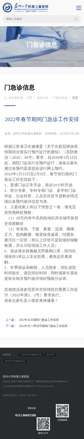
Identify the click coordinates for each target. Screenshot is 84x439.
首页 (29, 97)
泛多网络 (42, 395)
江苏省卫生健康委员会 (31, 354)
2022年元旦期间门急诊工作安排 (39, 319)
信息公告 (42, 97)
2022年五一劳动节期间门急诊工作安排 (43, 326)
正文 (75, 97)
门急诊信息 (60, 97)
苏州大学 (50, 354)
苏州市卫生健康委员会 (15, 361)
